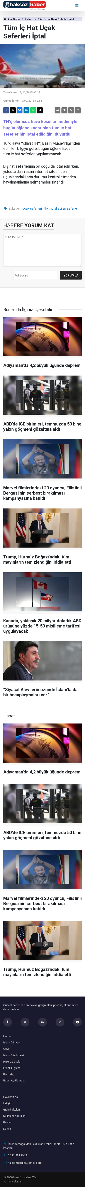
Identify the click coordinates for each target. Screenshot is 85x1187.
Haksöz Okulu (11, 1061)
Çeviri (6, 1048)
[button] (64, 110)
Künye (7, 1128)
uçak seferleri (32, 208)
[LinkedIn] (26, 110)
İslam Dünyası (11, 1042)
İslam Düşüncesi (13, 1055)
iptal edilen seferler (64, 208)
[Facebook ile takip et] (7, 1022)
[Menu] (77, 5)
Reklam (7, 1122)
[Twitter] (13, 110)
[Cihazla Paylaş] (40, 110)
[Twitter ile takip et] (25, 1022)
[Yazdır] (57, 110)
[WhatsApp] (33, 110)
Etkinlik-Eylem (11, 1067)
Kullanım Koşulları (14, 1115)
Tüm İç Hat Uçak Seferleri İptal (56, 19)
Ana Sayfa (13, 19)
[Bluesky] (19, 110)
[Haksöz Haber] (24, 5)
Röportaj (8, 1074)
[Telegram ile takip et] (77, 1022)
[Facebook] (6, 110)
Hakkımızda (10, 1097)
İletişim (7, 1103)
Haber (28, 19)
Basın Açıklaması (14, 1080)
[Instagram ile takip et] (60, 1022)
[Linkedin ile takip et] (42, 1022)
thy (46, 208)
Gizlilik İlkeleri (11, 1109)
